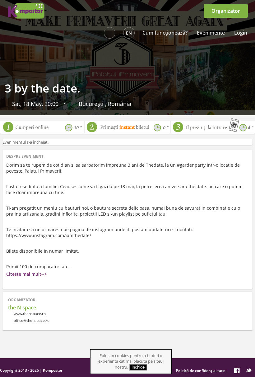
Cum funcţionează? (165, 32)
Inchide (138, 367)
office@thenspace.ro (31, 320)
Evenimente (211, 32)
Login (240, 32)
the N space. (22, 307)
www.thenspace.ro (29, 313)
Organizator (225, 10)
